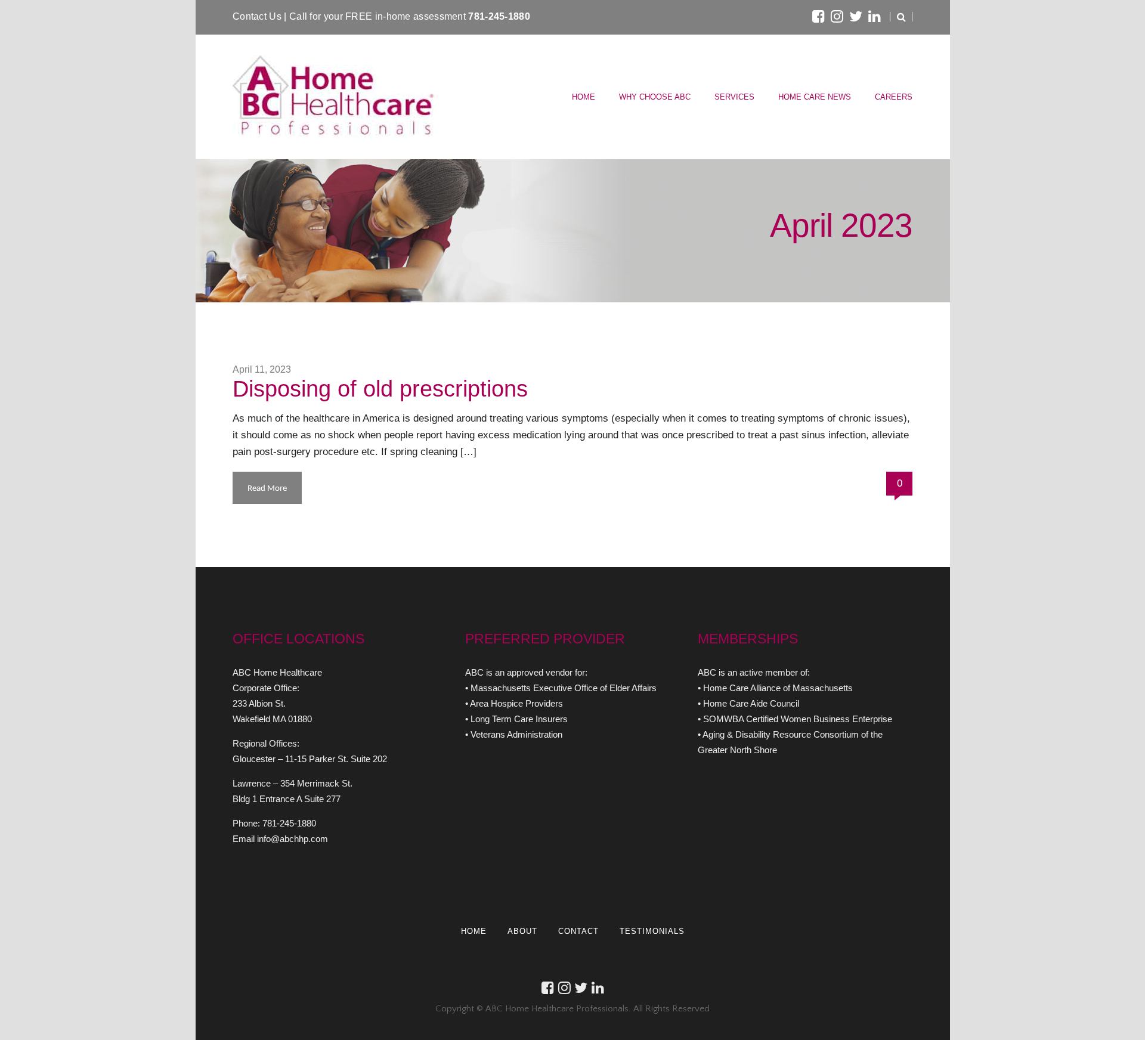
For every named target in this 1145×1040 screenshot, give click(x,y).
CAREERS (893, 96)
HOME (583, 96)
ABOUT (522, 931)
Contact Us (258, 16)
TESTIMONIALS (652, 931)
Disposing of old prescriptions (380, 388)
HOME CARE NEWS (814, 96)
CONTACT (578, 931)
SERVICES (734, 96)
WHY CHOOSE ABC (655, 96)
